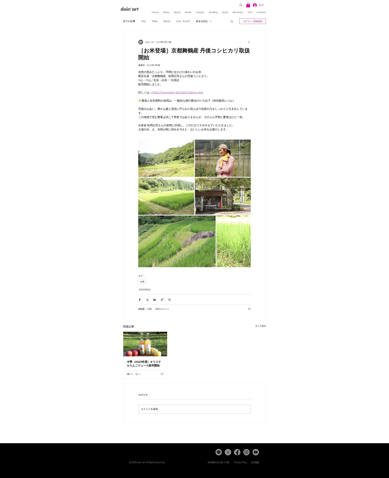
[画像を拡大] (166, 158)
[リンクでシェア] (162, 299)
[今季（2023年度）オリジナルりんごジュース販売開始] (145, 344)
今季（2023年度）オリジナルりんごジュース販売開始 (144, 363)
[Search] (241, 5)
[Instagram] (246, 452)
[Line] (218, 452)
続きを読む (202, 21)
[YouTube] (256, 452)
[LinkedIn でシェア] (154, 299)
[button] (248, 4)
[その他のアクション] (249, 42)
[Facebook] (237, 452)
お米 (142, 281)
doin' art (141, 462)
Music (167, 21)
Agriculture (145, 289)
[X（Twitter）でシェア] (147, 299)
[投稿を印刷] (169, 299)
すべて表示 (260, 325)
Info (143, 21)
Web (155, 21)
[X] (228, 452)
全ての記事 (129, 21)
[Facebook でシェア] (139, 299)
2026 (134, 462)
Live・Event (183, 21)
